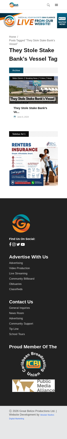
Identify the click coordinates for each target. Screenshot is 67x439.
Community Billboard (21, 278)
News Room (16, 313)
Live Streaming (18, 273)
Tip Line (14, 328)
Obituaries (15, 284)
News (49, 78)
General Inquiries (19, 307)
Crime (42, 78)
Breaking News (32, 78)
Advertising (16, 263)
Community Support (21, 323)
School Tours (17, 334)
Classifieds (16, 289)
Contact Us (21, 301)
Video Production (19, 268)
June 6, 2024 (23, 117)
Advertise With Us (28, 256)
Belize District (18, 78)
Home (12, 36)
